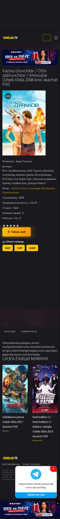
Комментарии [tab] (29, 331)
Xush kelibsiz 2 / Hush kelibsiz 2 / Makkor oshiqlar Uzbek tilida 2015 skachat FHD (42, 426)
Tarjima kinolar (19, 188)
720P (19, 248)
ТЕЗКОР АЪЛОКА (31, 464)
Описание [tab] (10, 331)
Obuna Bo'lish (36, 495)
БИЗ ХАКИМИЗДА (11, 464)
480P (7, 248)
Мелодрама (48, 188)
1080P (32, 248)
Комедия (34, 188)
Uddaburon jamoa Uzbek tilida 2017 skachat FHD (13, 421)
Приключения (10, 192)
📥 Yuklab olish (16, 232)
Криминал (37, 440)
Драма (5, 430)
